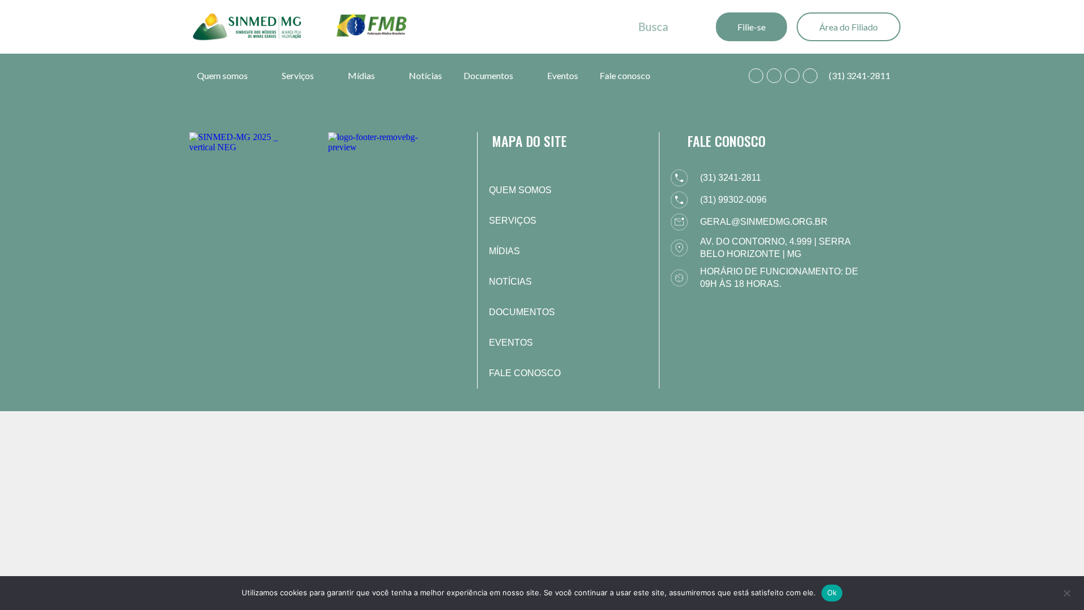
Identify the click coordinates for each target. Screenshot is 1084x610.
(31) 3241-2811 (859, 75)
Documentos (488, 75)
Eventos (562, 75)
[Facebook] (774, 75)
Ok (832, 592)
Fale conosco (625, 75)
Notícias (425, 75)
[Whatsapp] (756, 75)
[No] (1066, 591)
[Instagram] (792, 75)
